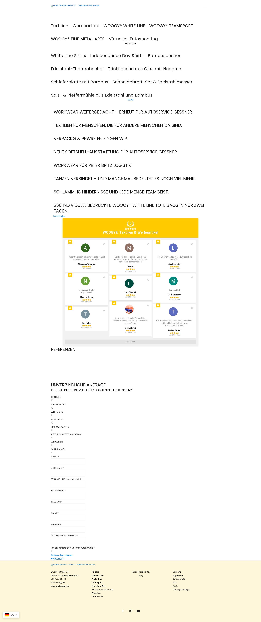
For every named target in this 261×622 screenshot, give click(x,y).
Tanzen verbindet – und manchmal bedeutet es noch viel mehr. (124, 179)
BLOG (130, 99)
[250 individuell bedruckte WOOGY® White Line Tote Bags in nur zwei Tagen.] (130, 200)
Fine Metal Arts (98, 586)
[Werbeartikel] (85, 24)
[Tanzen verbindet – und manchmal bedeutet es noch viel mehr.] (124, 174)
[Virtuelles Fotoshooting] (133, 37)
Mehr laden (59, 216)
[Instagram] (130, 611)
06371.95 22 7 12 (58, 579)
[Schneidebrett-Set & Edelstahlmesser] (152, 80)
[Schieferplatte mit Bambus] (79, 80)
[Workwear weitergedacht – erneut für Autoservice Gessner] (123, 107)
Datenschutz (179, 579)
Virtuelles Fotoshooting (102, 589)
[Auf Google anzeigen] (104, 244)
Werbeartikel (98, 575)
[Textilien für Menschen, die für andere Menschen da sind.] (118, 121)
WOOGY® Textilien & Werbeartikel (130, 232)
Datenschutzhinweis (61, 555)
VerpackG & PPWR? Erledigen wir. (91, 138)
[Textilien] (59, 24)
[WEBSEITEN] (130, 445)
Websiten (96, 593)
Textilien (96, 572)
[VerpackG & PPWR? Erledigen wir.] (90, 134)
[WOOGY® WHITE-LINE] (124, 24)
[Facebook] (122, 611)
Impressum (178, 575)
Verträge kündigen (181, 589)
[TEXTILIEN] (130, 400)
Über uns (177, 572)
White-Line (97, 579)
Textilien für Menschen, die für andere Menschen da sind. (118, 125)
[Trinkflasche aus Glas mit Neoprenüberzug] (144, 67)
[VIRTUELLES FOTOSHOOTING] (130, 437)
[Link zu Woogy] (130, 565)
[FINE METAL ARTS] (130, 430)
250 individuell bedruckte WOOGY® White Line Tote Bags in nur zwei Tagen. (129, 208)
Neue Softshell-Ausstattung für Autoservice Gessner (115, 152)
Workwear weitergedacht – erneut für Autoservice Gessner (123, 112)
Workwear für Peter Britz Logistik (92, 165)
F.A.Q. (175, 586)
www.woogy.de (58, 582)
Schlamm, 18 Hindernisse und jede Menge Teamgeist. (111, 192)
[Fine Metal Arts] (78, 37)
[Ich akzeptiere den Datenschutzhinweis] (130, 551)
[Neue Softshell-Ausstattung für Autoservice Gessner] (115, 147)
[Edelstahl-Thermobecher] (77, 67)
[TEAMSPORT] (130, 422)
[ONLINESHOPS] (130, 452)
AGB (175, 582)
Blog (141, 575)
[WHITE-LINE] (130, 415)
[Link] (90, 6)
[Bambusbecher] (164, 54)
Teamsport (97, 582)
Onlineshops (97, 596)
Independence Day (141, 572)
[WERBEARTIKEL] (130, 408)
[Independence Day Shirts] (68, 54)
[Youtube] (138, 611)
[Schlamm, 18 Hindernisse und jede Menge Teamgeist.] (111, 187)
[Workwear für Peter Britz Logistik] (92, 161)
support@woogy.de (60, 586)
